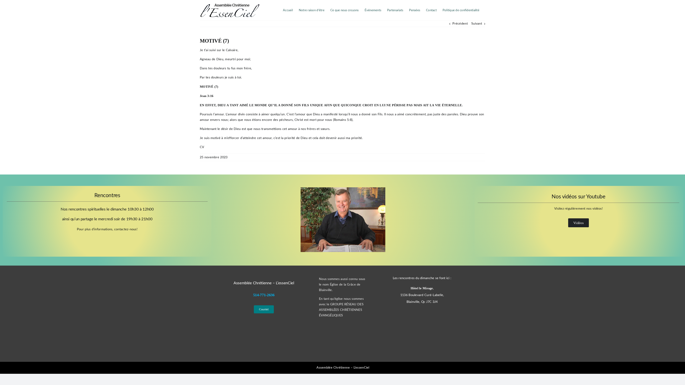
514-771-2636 (264, 295)
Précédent (460, 23)
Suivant (476, 23)
